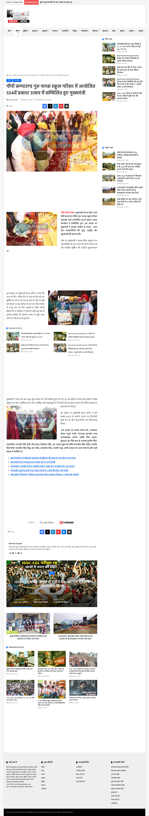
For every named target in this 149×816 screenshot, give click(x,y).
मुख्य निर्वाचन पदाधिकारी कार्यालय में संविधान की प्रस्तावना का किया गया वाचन (43, 458)
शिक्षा (75, 31)
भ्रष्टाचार (44, 31)
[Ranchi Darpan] (18, 16)
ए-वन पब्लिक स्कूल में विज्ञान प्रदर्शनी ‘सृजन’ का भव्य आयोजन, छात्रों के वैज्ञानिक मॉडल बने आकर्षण (51, 703)
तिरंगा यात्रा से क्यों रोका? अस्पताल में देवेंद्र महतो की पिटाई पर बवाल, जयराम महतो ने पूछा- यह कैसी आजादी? (96, 584)
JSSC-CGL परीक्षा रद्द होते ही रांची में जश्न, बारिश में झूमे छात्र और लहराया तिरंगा (129, 96)
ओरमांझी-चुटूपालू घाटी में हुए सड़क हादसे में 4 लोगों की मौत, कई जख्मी (39, 470)
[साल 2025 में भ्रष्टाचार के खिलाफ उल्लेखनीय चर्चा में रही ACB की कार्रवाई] (108, 178)
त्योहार (131, 31)
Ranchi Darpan (13, 100)
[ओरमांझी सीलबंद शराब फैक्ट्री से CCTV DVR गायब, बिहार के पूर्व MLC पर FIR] (13, 336)
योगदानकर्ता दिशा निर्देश (118, 785)
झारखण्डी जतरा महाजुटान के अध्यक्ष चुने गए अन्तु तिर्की (32, 462)
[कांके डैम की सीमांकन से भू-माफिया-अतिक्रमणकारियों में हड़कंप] (108, 154)
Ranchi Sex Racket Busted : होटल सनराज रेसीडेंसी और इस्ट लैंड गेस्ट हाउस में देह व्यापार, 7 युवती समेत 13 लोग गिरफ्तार (82, 349)
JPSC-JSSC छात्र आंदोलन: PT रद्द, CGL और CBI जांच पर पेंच (20, 699)
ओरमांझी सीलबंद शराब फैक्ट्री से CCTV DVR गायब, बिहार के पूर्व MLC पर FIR (129, 47)
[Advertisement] (97, 12)
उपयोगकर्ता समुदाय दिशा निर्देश (120, 767)
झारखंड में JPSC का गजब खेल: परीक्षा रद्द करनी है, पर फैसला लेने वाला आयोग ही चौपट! (51, 671)
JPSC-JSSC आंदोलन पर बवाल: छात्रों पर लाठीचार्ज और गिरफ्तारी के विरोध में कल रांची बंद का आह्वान (82, 671)
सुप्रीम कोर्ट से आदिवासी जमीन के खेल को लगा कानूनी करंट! (19, 670)
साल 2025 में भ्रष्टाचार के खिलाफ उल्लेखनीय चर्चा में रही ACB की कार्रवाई (129, 179)
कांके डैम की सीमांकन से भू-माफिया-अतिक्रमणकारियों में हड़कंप (127, 155)
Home (10, 75)
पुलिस (25, 31)
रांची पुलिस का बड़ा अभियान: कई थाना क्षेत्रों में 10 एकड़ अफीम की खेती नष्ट (129, 202)
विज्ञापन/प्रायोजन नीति (117, 789)
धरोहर (122, 31)
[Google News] (46, 522)
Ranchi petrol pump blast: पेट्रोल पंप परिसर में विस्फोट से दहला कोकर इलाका (128, 58)
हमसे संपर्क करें (80, 781)
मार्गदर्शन (84, 31)
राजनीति (65, 31)
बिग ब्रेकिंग (17, 80)
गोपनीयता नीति (80, 771)
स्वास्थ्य (104, 31)
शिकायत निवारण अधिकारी (118, 771)
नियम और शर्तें (80, 774)
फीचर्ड (17, 31)
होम (9, 31)
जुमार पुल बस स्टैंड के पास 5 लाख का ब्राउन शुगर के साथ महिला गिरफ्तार (65, 2)
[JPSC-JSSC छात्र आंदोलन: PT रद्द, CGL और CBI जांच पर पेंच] (20, 688)
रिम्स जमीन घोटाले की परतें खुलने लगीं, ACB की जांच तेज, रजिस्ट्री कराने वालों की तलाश (129, 167)
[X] (15, 553)
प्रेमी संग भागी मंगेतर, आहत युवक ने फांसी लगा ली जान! (82, 699)
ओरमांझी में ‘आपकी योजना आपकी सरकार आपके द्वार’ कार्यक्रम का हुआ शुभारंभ (42, 466)
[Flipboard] (66, 522)
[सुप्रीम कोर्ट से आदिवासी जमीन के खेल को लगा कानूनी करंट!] (20, 659)
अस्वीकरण (79, 767)
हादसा (141, 31)
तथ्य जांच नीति (115, 774)
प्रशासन (34, 31)
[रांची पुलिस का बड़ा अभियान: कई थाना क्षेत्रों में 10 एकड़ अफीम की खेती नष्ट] (108, 201)
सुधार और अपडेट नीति (117, 781)
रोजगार (95, 31)
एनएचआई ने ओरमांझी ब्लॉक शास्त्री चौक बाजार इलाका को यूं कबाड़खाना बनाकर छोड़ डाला (130, 190)
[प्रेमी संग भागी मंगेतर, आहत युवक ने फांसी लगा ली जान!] (83, 688)
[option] (96, 583)
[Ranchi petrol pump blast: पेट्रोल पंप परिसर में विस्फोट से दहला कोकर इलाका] (60, 336)
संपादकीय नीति (115, 778)
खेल (113, 31)
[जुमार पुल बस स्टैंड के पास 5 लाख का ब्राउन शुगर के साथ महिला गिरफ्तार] (13, 347)
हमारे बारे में (79, 778)
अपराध (54, 31)
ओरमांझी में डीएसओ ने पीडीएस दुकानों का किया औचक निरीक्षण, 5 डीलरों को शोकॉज (44, 475)
